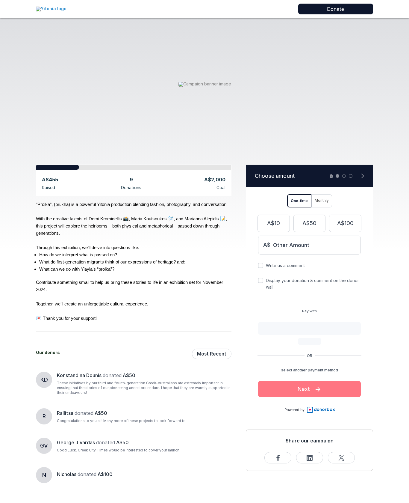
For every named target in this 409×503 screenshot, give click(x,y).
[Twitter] (341, 457)
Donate (335, 9)
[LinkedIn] (309, 457)
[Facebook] (277, 457)
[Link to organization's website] (51, 8)
